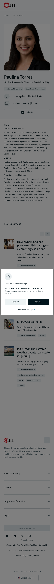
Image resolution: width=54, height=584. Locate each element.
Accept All (38, 302)
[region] (27, 292)
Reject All (15, 302)
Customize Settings (27, 309)
